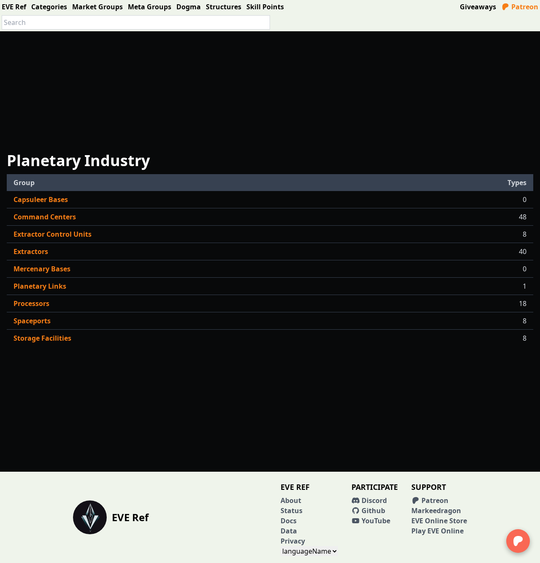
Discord (373, 500)
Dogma (188, 6)
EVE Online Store (439, 520)
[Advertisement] (270, 90)
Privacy (293, 541)
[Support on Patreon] (518, 541)
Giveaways (478, 6)
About (291, 500)
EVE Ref (14, 6)
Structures (223, 6)
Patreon (524, 6)
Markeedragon (436, 510)
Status (291, 510)
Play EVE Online (437, 531)
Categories (49, 6)
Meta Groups (149, 6)
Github (372, 510)
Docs (289, 520)
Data (289, 531)
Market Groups (97, 6)
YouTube (375, 520)
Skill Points (265, 6)
